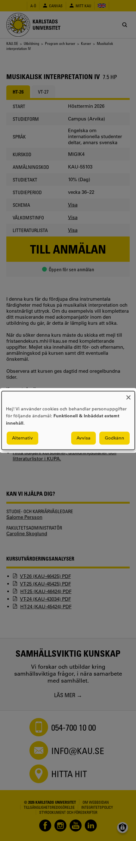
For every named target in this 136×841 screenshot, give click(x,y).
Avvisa (83, 438)
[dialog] (68, 420)
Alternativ (22, 438)
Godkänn (114, 438)
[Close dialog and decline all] (128, 395)
